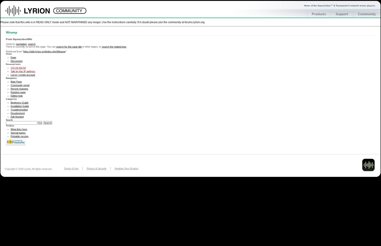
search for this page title (69, 46)
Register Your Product (126, 168)
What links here (19, 129)
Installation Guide (20, 106)
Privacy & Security (96, 168)
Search (9, 120)
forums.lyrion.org (195, 22)
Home (32, 13)
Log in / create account (23, 75)
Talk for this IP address (23, 71)
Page (13, 57)
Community (367, 14)
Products (319, 14)
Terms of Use (71, 168)
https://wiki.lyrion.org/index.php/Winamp (44, 51)
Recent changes (19, 88)
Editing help (17, 95)
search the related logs (114, 46)
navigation (21, 44)
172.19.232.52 (18, 68)
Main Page (16, 81)
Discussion (16, 61)
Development (18, 113)
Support (342, 14)
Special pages (18, 132)
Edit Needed (17, 116)
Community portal (20, 85)
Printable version (19, 136)
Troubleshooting (19, 109)
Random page (18, 92)
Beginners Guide (19, 102)
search (31, 44)
